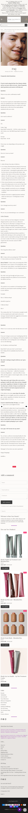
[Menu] (3, 19)
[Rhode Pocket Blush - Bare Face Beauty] (14, 623)
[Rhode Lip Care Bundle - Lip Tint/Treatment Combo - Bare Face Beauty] (14, 661)
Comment (3, 492)
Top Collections (5, 699)
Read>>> (3, 794)
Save (15, 466)
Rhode (2, 563)
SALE (2, 712)
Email (2, 486)
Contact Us (3, 759)
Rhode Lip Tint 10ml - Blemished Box (11, 600)
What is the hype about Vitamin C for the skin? (11, 770)
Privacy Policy (4, 750)
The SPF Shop (4, 708)
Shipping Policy (4, 752)
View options (5, 568)
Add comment (6, 502)
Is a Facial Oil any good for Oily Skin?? (10, 768)
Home (2, 29)
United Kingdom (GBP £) (13, 801)
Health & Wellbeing (5, 706)
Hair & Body (4, 702)
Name (2, 479)
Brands (2, 693)
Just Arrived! (4, 697)
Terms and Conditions (6, 757)
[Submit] (26, 25)
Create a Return (5, 714)
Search (2, 747)
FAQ (14, 31)
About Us (3, 745)
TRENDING (3, 695)
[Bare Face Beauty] (14, 19)
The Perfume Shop (5, 710)
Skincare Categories (6, 700)
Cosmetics (3, 704)
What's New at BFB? (5, 766)
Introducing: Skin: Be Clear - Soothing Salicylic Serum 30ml (13, 773)
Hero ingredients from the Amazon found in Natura (13, 775)
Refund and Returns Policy (7, 754)
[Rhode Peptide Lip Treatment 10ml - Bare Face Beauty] (14, 544)
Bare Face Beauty (11, 809)
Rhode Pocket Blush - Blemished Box (11, 638)
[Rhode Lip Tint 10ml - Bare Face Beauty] (14, 584)
